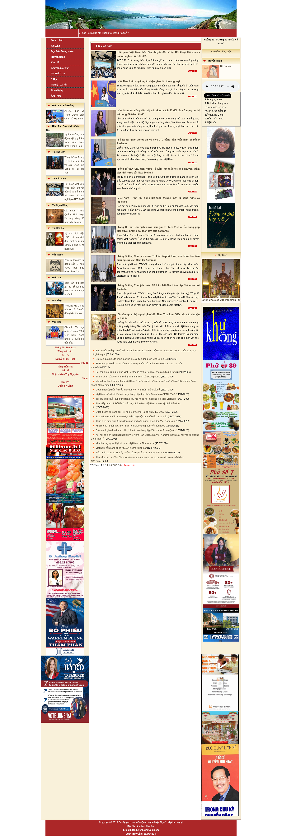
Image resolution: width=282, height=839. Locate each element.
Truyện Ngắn (58, 57)
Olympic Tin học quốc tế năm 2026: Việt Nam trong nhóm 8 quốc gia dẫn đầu (74, 335)
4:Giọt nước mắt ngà (215, 111)
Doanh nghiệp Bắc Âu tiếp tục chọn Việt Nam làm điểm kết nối (128, 389)
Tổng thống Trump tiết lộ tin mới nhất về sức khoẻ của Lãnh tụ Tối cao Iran (74, 165)
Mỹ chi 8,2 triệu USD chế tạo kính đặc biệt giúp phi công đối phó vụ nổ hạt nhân (74, 241)
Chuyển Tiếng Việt (221, 51)
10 (119, 465)
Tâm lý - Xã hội (59, 84)
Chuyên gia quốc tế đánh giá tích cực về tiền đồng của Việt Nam (129, 359)
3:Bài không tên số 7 (215, 107)
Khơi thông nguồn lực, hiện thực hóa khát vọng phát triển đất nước (130, 425)
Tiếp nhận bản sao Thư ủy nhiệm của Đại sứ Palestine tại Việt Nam (131, 452)
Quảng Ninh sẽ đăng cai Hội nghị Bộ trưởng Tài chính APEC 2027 (130, 412)
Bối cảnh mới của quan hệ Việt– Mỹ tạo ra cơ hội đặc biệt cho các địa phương (136, 372)
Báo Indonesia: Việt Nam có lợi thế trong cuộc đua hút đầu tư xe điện (131, 416)
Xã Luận (55, 45)
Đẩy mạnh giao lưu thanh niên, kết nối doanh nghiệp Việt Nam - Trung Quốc (135, 430)
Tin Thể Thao (58, 73)
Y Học (54, 79)
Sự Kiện (221, 255)
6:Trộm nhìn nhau (214, 118)
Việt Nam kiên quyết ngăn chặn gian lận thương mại (149, 81)
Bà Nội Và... (226, 66)
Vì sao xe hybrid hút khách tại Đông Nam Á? (104, 32)
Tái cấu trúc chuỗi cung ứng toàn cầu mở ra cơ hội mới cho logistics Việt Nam (136, 399)
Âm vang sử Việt (60, 68)
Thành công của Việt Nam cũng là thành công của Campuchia (128, 376)
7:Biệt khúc (210, 122)
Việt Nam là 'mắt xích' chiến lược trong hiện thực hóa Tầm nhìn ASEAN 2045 (135, 394)
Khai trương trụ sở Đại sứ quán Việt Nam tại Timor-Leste (125, 443)
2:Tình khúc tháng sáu (216, 103)
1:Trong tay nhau (214, 99)
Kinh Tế (55, 62)
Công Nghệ (57, 90)
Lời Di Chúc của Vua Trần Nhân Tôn (221, 300)
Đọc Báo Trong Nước (62, 51)
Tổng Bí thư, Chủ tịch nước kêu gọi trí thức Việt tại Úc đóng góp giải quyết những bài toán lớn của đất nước (158, 229)
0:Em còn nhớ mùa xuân (217, 95)
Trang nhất (57, 40)
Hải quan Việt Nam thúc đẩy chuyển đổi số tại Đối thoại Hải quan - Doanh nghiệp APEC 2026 (74, 192)
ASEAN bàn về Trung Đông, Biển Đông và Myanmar (74, 115)
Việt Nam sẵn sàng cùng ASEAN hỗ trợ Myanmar (121, 448)
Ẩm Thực (56, 96)
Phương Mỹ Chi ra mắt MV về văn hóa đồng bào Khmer (74, 309)
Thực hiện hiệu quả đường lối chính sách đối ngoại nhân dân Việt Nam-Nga (135, 421)
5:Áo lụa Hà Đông (214, 114)
